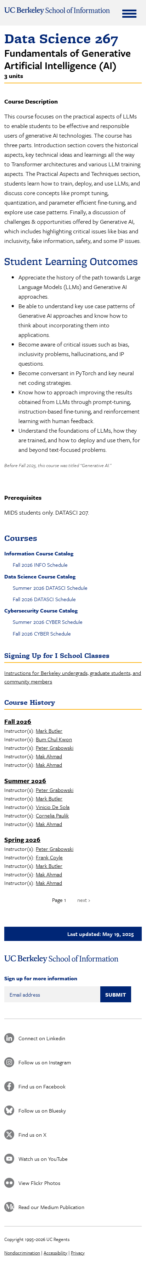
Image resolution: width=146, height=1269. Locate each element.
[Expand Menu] (129, 13)
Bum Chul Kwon (54, 739)
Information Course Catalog (38, 553)
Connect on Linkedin (41, 1038)
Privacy (78, 1252)
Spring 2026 (22, 839)
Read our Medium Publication (51, 1207)
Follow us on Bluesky (42, 1110)
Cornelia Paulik (52, 815)
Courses (20, 538)
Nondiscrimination (22, 1252)
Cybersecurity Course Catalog (41, 610)
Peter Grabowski (54, 748)
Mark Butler (49, 731)
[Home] (57, 11)
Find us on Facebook (42, 1086)
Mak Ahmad (49, 756)
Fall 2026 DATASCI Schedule (44, 599)
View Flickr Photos (39, 1183)
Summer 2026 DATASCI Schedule (50, 588)
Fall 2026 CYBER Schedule (42, 633)
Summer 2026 (25, 780)
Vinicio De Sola (52, 807)
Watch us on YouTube (43, 1159)
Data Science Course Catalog (39, 576)
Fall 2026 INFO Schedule (40, 565)
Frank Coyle (49, 857)
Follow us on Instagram (44, 1062)
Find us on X (32, 1134)
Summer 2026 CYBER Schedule (48, 622)
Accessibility (55, 1252)
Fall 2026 (17, 721)
